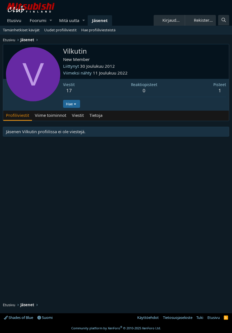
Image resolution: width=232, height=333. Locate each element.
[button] (51, 20)
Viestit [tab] (78, 115)
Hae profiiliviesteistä (98, 29)
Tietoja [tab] (95, 115)
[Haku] (223, 20)
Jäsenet (100, 20)
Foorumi (38, 20)
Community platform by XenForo (116, 328)
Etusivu (14, 20)
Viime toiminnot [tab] (50, 115)
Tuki (199, 317)
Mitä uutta (69, 20)
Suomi (47, 317)
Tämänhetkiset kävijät (21, 29)
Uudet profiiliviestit (60, 29)
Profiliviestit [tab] (17, 115)
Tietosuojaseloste (177, 317)
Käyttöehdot (148, 317)
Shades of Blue (20, 317)
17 (69, 90)
